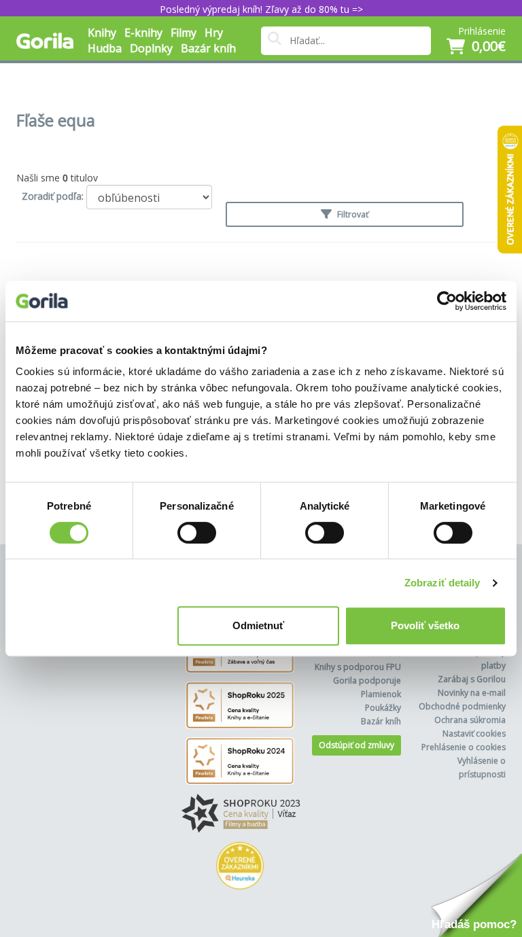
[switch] (196, 533)
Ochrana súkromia (470, 720)
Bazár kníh (208, 48)
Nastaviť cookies (474, 733)
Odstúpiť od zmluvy (356, 745)
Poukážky (383, 707)
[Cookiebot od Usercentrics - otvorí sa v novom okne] (446, 301)
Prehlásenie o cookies (463, 747)
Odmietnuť (258, 625)
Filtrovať (351, 214)
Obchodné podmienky (462, 706)
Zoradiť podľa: (53, 196)
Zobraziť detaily (442, 582)
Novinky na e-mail (472, 693)
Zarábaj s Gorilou (472, 679)
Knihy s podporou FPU (358, 667)
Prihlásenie (482, 30)
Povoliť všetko (425, 625)
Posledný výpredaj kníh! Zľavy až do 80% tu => (261, 9)
